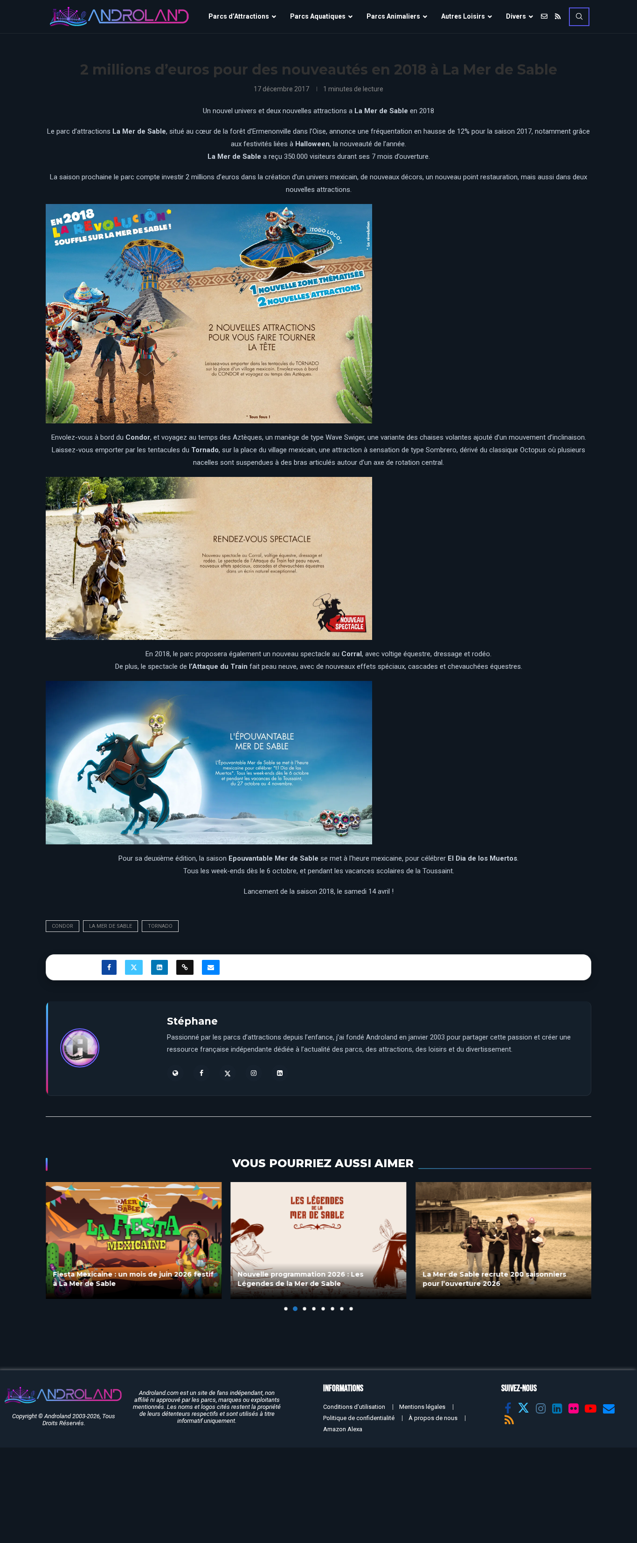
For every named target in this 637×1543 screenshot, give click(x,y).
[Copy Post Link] (185, 967)
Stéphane (192, 1021)
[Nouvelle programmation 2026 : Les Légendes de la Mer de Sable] (319, 1240)
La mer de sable (110, 926)
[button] (58, 1246)
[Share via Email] (211, 967)
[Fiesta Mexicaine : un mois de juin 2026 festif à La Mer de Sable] (134, 1240)
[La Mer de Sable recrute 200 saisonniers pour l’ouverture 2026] (503, 1240)
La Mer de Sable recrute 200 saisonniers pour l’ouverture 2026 (494, 1279)
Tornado (160, 926)
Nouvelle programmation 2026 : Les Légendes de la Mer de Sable (301, 1279)
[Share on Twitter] (134, 967)
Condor (62, 926)
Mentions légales (422, 1406)
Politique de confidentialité (359, 1417)
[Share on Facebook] (109, 967)
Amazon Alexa (342, 1429)
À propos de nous (433, 1417)
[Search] (579, 16)
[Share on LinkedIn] (159, 967)
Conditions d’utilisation (354, 1406)
